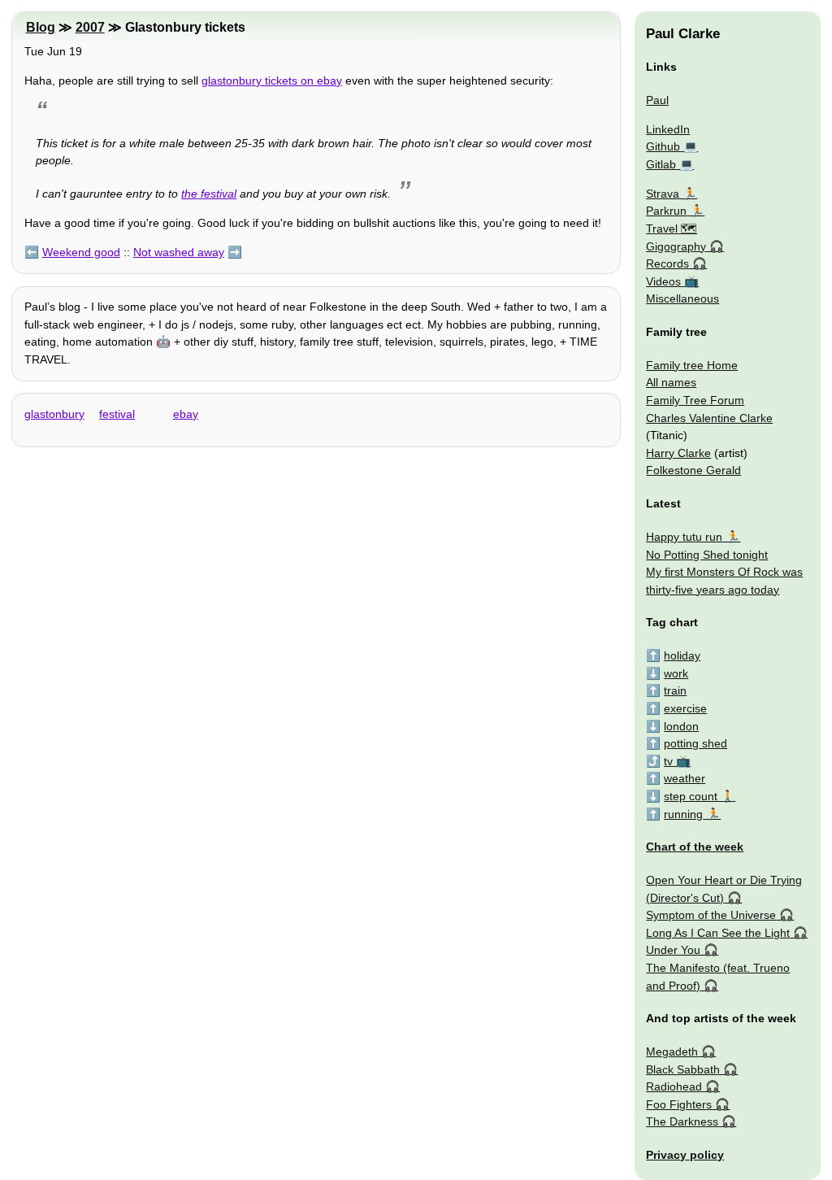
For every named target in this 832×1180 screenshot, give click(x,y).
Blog (40, 27)
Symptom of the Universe (711, 914)
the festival (208, 193)
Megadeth (672, 1051)
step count (690, 796)
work (676, 673)
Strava (662, 193)
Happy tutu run (684, 536)
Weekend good (81, 252)
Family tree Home (692, 365)
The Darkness (682, 1121)
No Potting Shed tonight (707, 554)
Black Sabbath (683, 1069)
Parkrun (666, 210)
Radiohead (674, 1086)
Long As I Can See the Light (718, 932)
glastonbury (54, 413)
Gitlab (661, 164)
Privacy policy (685, 1154)
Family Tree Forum (695, 400)
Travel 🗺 (671, 228)
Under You (673, 949)
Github (663, 146)
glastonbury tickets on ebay (272, 80)
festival (117, 413)
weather (684, 778)
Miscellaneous (682, 298)
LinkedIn (668, 129)
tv (668, 761)
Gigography (676, 246)
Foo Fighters (679, 1104)
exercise (685, 708)
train (675, 690)
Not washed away (178, 252)
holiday (682, 655)
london (681, 726)
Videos (663, 281)
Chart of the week (694, 846)
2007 (90, 27)
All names (671, 382)
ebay (185, 413)
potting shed (695, 743)
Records (667, 263)
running (683, 814)
